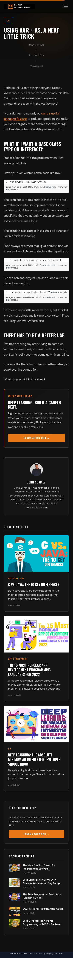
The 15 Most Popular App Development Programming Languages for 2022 (29, 670)
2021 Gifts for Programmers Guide (43, 908)
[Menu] (65, 6)
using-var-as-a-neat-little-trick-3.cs (25, 297)
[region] (36, 182)
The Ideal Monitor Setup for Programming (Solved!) (39, 867)
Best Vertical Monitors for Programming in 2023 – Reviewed (42, 922)
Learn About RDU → (36, 438)
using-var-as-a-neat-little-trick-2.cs (24, 265)
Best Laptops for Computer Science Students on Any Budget (42, 881)
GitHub (14, 189)
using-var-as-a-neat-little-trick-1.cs (24, 187)
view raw (63, 187)
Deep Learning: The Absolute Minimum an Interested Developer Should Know (34, 759)
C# (8, 20)
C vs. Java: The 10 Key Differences (34, 584)
